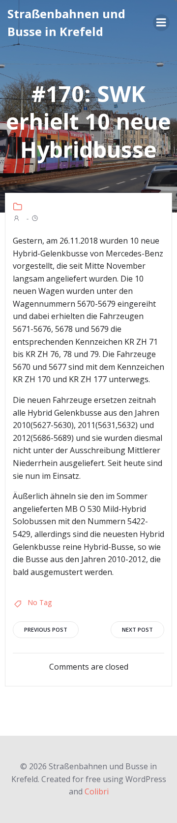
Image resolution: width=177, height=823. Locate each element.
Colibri (97, 791)
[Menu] (161, 22)
